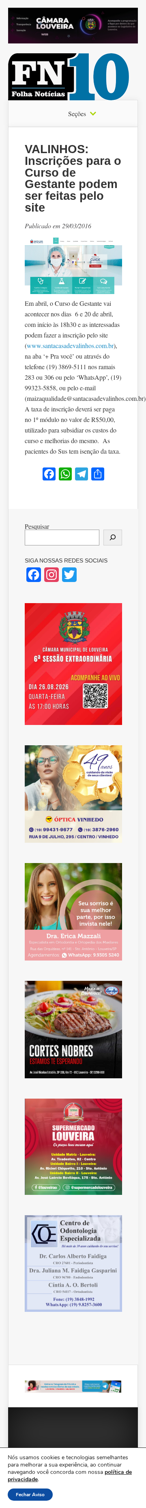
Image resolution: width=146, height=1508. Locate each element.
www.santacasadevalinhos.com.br (70, 345)
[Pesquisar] (112, 537)
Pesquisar (37, 526)
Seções (77, 113)
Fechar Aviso (30, 1494)
